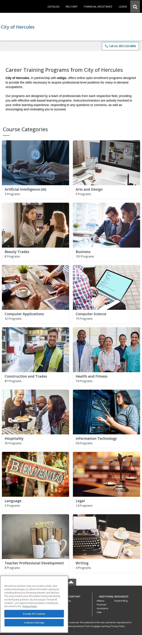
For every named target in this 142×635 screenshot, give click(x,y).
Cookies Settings (34, 622)
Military (100, 600)
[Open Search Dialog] (135, 6)
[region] (34, 604)
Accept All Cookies (34, 613)
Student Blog (120, 600)
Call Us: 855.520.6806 (120, 46)
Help (99, 612)
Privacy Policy (118, 626)
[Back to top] (71, 598)
